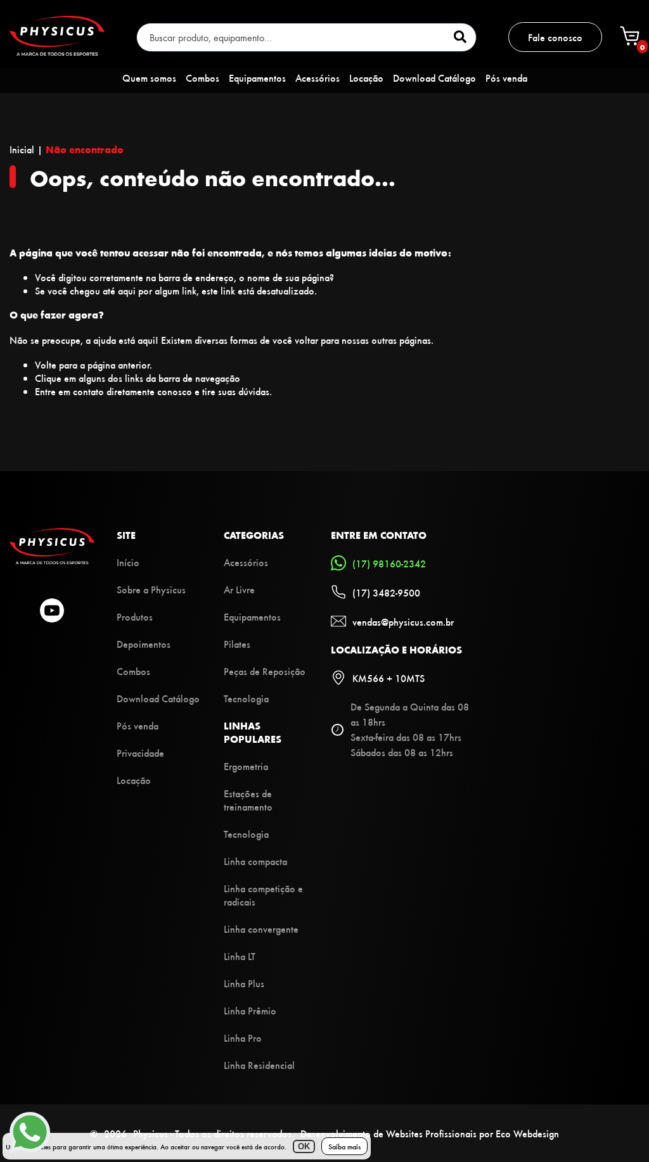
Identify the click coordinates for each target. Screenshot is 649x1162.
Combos (202, 77)
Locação (366, 77)
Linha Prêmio (250, 1010)
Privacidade (140, 752)
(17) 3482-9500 (386, 592)
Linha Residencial (259, 1064)
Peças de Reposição (264, 671)
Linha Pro (243, 1037)
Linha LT (239, 956)
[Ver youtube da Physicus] (52, 611)
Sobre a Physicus (151, 589)
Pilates (237, 643)
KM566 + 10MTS (388, 678)
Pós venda (506, 77)
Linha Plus (244, 983)
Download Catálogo (434, 77)
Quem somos (149, 77)
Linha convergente (261, 928)
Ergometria (246, 766)
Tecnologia (246, 698)
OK (304, 1146)
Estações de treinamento (248, 799)
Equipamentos (257, 77)
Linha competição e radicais (263, 894)
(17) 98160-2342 (389, 563)
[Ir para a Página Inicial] (52, 560)
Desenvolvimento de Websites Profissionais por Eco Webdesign (429, 1133)
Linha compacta (255, 861)
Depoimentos (143, 643)
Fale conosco (555, 37)
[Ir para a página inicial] (57, 51)
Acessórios (317, 77)
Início (128, 562)
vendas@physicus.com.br (403, 621)
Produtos (135, 616)
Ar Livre (239, 589)
